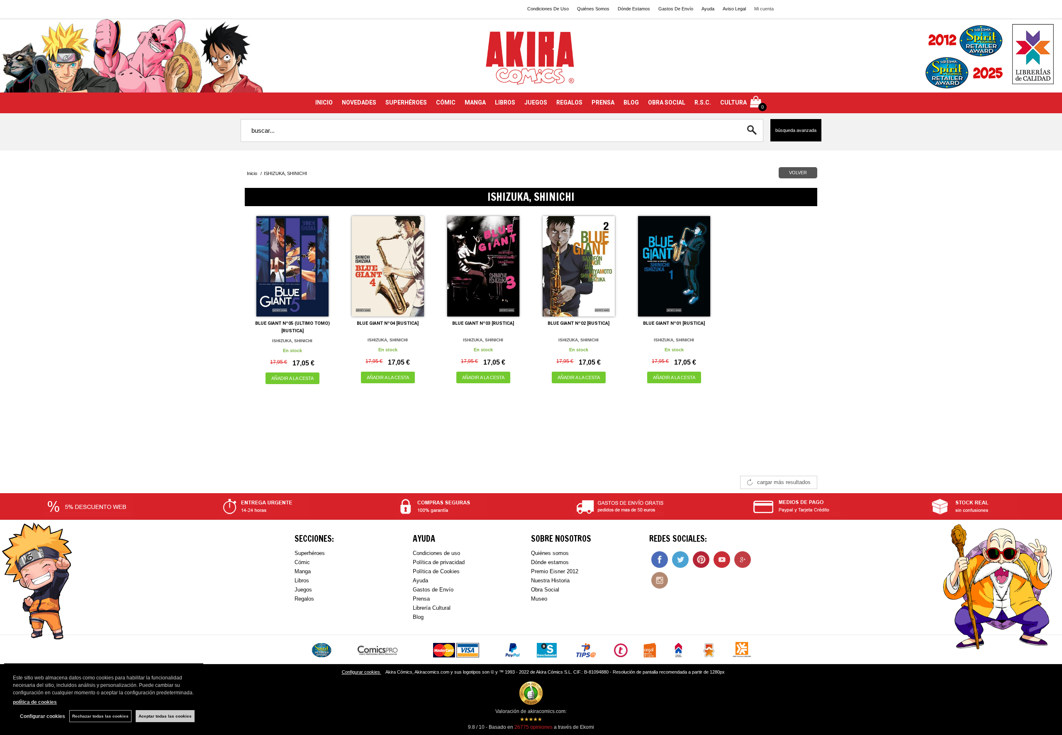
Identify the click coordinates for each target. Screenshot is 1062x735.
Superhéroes (310, 553)
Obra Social (545, 590)
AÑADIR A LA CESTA (292, 378)
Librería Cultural (432, 608)
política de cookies (35, 702)
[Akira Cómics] (531, 61)
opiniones (533, 727)
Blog (418, 617)
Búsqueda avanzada (795, 130)
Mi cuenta (764, 8)
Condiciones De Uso (548, 8)
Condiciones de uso (436, 553)
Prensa (421, 599)
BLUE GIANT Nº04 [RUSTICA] (388, 323)
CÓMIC (445, 102)
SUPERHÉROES (406, 102)
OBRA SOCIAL (666, 102)
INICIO (324, 102)
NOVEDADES (359, 102)
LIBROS (505, 102)
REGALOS (569, 102)
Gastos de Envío (433, 590)
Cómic (302, 562)
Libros (302, 580)
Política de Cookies (436, 571)
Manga (303, 571)
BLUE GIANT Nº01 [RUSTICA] (674, 323)
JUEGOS (535, 102)
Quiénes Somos (593, 8)
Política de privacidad (439, 562)
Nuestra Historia (550, 580)
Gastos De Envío (675, 8)
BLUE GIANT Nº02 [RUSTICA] (578, 323)
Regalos (304, 599)
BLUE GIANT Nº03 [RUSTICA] (483, 323)
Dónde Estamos (634, 8)
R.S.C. (702, 102)
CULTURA (733, 102)
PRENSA (603, 102)
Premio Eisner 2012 (554, 571)
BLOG (631, 102)
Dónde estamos (550, 562)
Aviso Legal (734, 8)
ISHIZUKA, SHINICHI (292, 340)
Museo (539, 599)
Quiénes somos (550, 553)
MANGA (475, 102)
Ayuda (708, 8)
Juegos (303, 590)
